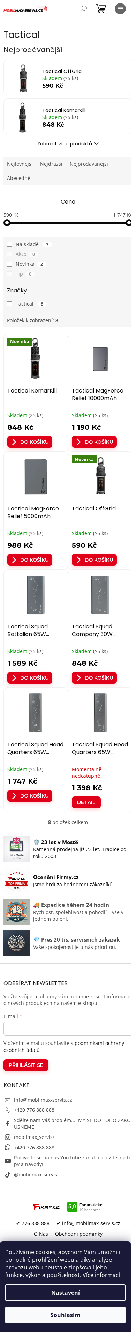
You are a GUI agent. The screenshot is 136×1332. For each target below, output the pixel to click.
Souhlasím (65, 1315)
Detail (86, 802)
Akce (25, 254)
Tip (23, 273)
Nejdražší (51, 163)
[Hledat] (84, 9)
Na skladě (32, 244)
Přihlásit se (26, 1065)
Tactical (29, 303)
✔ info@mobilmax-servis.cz (88, 1223)
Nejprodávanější (89, 163)
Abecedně (18, 178)
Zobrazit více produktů (64, 143)
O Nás (41, 1233)
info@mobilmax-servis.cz (43, 1099)
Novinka (29, 264)
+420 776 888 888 (34, 1110)
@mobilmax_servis (35, 1174)
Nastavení (65, 1293)
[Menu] (120, 9)
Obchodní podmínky (79, 1233)
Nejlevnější (20, 163)
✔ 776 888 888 (33, 1223)
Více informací (101, 1275)
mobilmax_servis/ (34, 1137)
